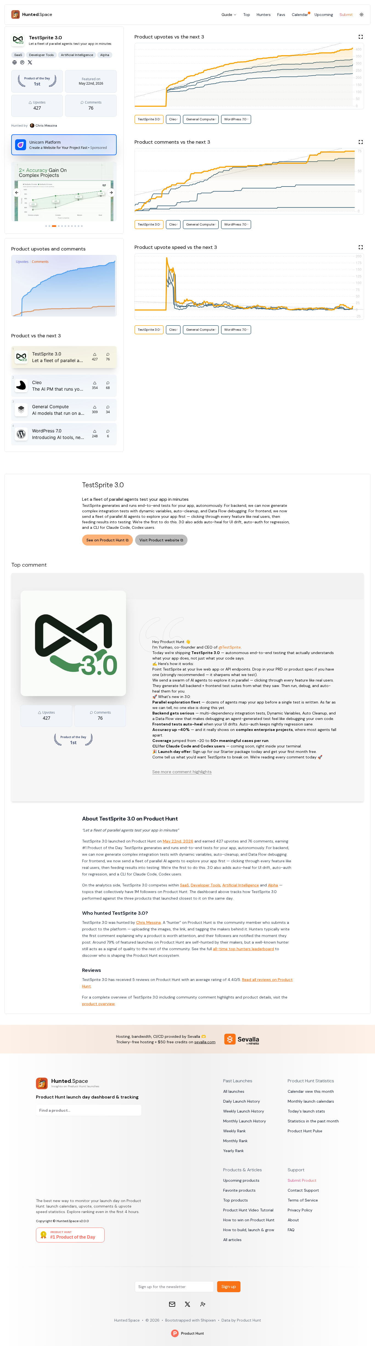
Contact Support (303, 1190)
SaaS (184, 885)
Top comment (29, 564)
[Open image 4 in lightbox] (81, 191)
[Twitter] (30, 62)
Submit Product (302, 1180)
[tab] (46, 226)
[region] (64, 192)
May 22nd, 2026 (178, 841)
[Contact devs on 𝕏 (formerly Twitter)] (202, 1304)
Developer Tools (205, 885)
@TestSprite (230, 647)
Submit (346, 14)
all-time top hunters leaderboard (243, 948)
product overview (98, 1003)
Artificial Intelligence (240, 885)
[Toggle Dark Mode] (361, 14)
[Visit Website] (14, 62)
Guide (227, 14)
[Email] (172, 1304)
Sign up (229, 1286)
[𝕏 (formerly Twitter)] (187, 1304)
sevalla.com (205, 1041)
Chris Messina (148, 922)
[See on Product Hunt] (22, 62)
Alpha (273, 885)
